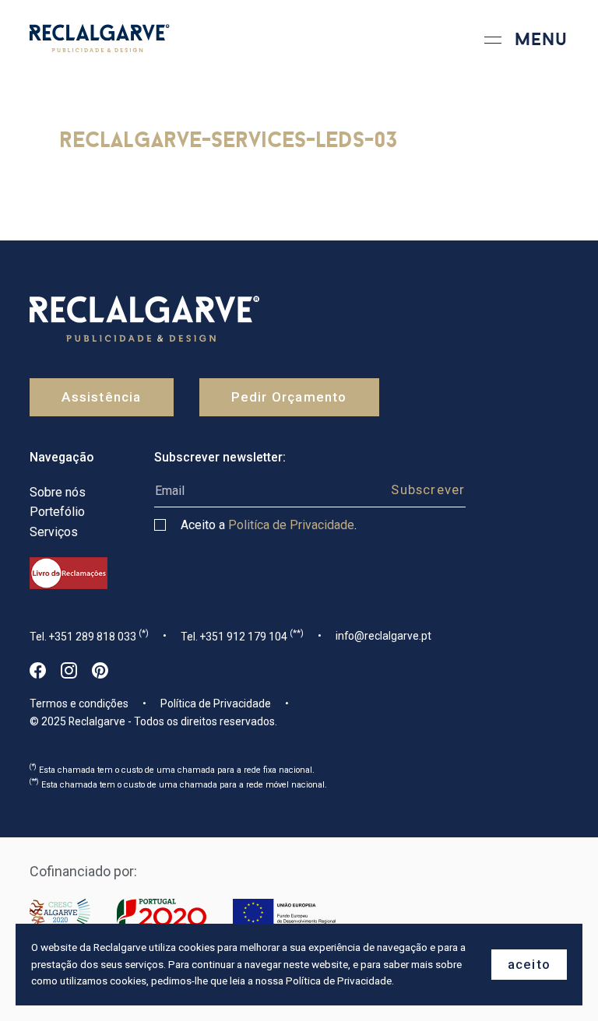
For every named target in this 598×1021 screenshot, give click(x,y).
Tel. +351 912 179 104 (242, 635)
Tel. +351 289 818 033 (89, 635)
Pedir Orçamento (289, 397)
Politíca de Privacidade (291, 525)
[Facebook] (38, 670)
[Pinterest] (100, 670)
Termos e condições (79, 703)
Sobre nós (58, 492)
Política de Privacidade (215, 703)
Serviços (54, 532)
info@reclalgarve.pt (383, 636)
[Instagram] (69, 670)
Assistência (101, 397)
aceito (529, 964)
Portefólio (57, 511)
